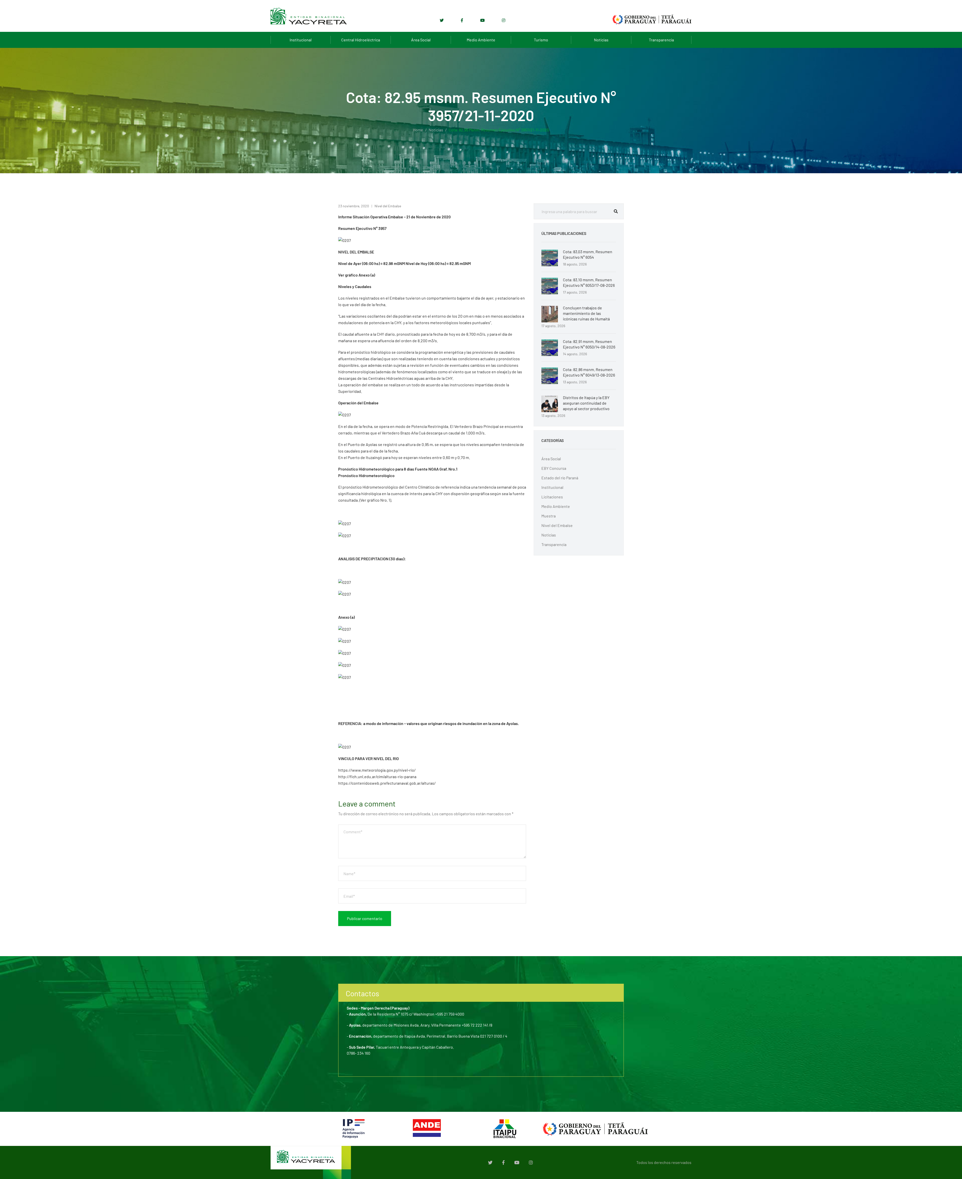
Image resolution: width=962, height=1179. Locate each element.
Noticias (601, 39)
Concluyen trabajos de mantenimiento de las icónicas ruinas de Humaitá (586, 313)
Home (418, 129)
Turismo (541, 39)
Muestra (548, 515)
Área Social (421, 39)
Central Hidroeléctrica (360, 39)
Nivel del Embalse (388, 206)
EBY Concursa (553, 468)
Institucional (301, 39)
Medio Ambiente (481, 39)
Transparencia (661, 39)
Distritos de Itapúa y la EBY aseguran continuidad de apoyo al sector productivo (586, 403)
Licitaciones (552, 496)
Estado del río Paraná (559, 477)
